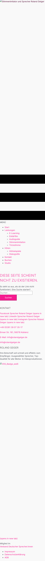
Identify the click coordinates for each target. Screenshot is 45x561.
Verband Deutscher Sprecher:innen (16, 546)
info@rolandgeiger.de (10, 342)
